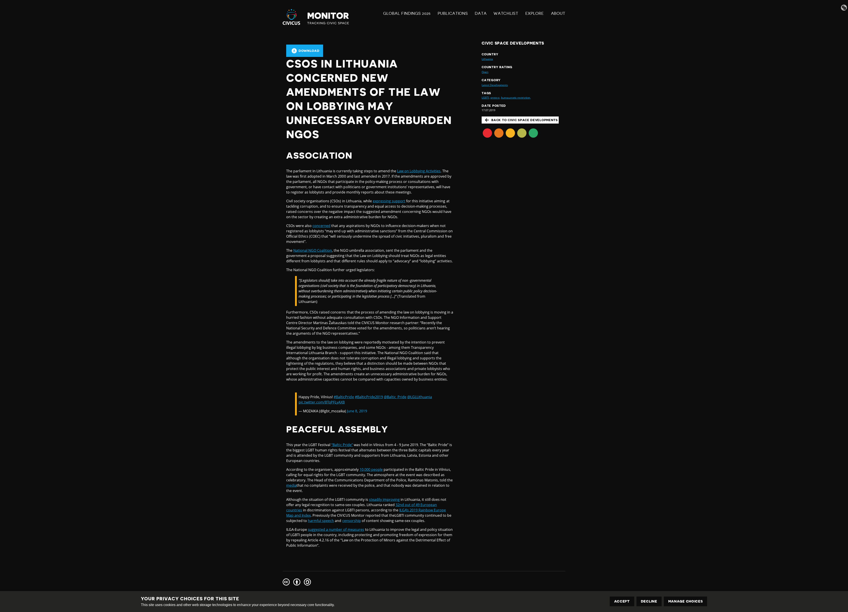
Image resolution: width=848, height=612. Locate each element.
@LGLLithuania (419, 396)
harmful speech (321, 520)
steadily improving (384, 499)
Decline (649, 601)
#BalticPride (344, 396)
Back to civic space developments (524, 120)
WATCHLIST (506, 13)
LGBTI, (486, 97)
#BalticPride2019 (369, 396)
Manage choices (685, 601)
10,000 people (371, 469)
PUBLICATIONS (453, 13)
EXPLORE (534, 13)
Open (485, 72)
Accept (622, 601)
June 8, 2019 (357, 411)
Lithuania (487, 59)
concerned (321, 225)
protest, (495, 97)
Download (309, 50)
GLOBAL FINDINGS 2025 (407, 13)
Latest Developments (495, 85)
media (291, 485)
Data (480, 13)
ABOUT (558, 13)
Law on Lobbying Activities (419, 171)
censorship (351, 520)
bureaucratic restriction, (516, 97)
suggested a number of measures (336, 529)
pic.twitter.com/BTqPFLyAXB (322, 402)
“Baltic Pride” (342, 444)
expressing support (389, 201)
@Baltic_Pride (395, 396)
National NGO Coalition (312, 250)
